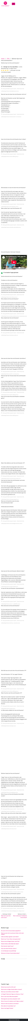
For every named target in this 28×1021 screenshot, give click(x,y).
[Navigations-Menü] (13, 4)
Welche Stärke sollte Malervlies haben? (10, 943)
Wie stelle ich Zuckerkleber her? (8, 1006)
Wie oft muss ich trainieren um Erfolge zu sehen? (12, 1001)
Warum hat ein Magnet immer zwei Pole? (10, 941)
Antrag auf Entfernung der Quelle (9, 88)
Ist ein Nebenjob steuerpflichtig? (8, 950)
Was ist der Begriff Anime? (7, 1008)
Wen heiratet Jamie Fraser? (7, 946)
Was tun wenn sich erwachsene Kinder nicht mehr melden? (12, 933)
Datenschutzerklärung (14, 1019)
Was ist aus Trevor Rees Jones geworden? (11, 939)
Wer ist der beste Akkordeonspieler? (9, 996)
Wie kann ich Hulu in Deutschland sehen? (10, 953)
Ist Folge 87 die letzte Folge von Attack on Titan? (12, 994)
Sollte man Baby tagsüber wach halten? (10, 936)
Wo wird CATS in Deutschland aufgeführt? (11, 930)
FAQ (8, 58)
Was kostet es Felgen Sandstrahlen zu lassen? (11, 989)
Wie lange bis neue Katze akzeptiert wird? (10, 998)
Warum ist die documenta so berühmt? (10, 1003)
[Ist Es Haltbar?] (5, 4)
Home (3, 58)
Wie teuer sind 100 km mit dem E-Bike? (10, 991)
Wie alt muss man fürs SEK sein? (8, 987)
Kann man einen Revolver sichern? (9, 948)
